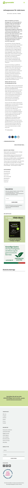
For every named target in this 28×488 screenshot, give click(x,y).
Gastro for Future (6, 440)
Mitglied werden (6, 433)
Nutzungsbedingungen (10, 484)
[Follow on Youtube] (10, 466)
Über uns (4, 414)
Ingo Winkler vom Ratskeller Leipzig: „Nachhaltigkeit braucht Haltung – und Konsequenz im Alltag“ (14, 164)
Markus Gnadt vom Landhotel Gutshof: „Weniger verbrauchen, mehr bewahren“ (13, 152)
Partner (4, 419)
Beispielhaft (6, 173)
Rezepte (5, 180)
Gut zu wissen (6, 176)
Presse (4, 421)
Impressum (16, 482)
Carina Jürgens (10, 129)
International (6, 171)
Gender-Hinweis (19, 484)
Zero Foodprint (6, 437)
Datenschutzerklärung (14, 206)
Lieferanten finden (6, 431)
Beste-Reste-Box (6, 438)
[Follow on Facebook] (4, 466)
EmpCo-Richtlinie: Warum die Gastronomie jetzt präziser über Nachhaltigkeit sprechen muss (13, 155)
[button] (9, 137)
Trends (19, 13)
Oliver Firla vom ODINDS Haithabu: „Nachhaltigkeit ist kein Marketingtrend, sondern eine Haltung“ (14, 158)
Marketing (6, 178)
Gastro (15, 13)
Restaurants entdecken (7, 429)
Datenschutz (21, 482)
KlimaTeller (5, 442)
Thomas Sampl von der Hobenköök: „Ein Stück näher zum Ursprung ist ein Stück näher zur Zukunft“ (14, 161)
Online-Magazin (6, 435)
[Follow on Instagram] (7, 466)
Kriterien (4, 417)
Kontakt (4, 423)
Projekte (4, 415)
